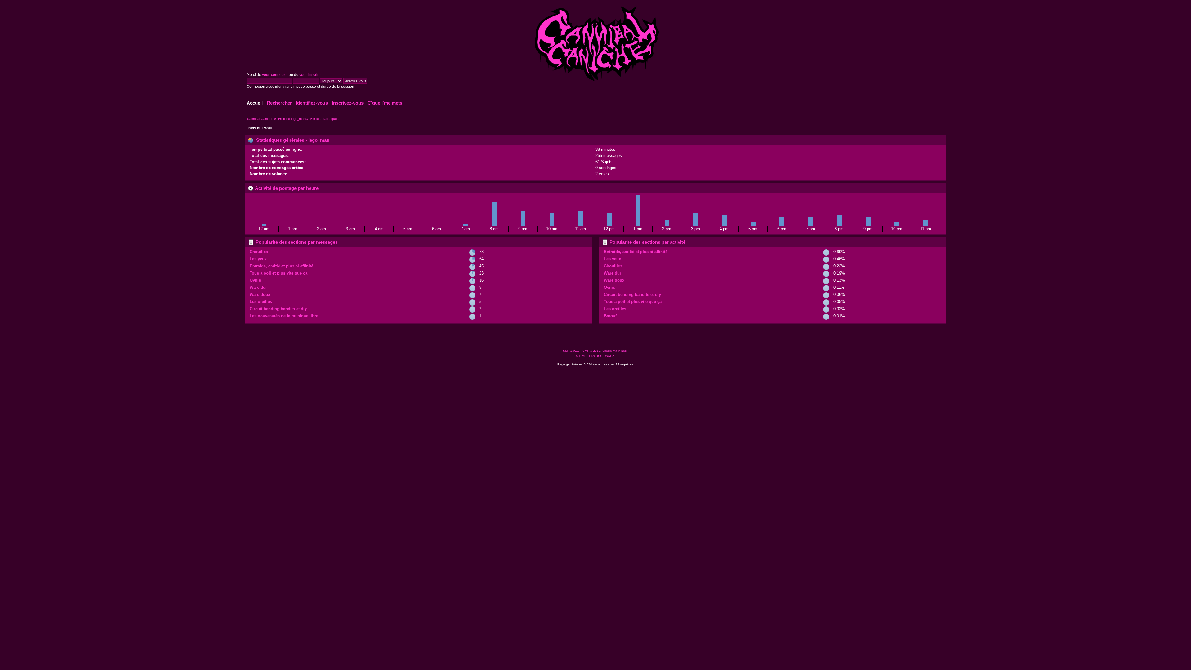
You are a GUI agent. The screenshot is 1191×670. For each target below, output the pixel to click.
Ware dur (258, 287)
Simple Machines (614, 350)
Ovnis (255, 280)
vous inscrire (310, 75)
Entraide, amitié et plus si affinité (281, 266)
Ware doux (260, 294)
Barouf (610, 316)
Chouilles (259, 251)
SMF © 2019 (591, 350)
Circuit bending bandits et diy (278, 308)
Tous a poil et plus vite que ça (278, 273)
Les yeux (258, 259)
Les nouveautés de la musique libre (284, 316)
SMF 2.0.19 (571, 350)
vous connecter (275, 75)
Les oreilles (261, 301)
